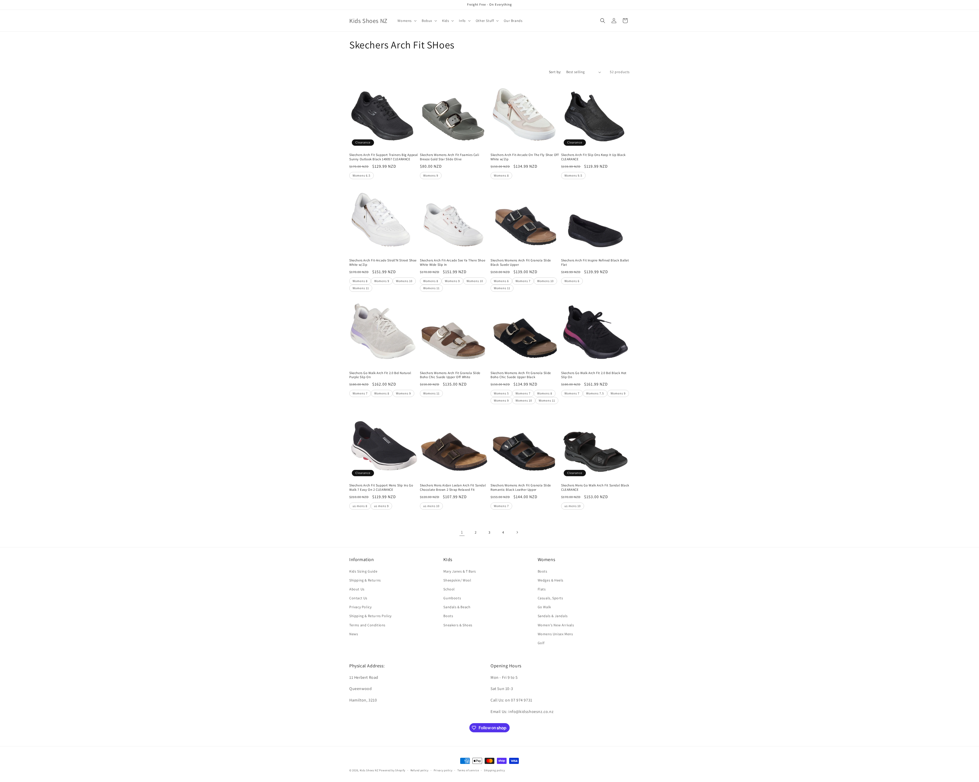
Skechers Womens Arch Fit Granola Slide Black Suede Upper (521, 262)
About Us (357, 589)
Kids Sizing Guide (363, 571)
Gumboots (452, 598)
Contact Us (358, 598)
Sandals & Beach (456, 607)
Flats (542, 589)
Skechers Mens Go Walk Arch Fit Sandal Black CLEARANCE (595, 487)
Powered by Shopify (392, 770)
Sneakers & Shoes (457, 625)
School (449, 589)
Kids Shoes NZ (369, 770)
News (353, 634)
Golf (541, 643)
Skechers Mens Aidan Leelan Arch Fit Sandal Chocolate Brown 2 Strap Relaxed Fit (453, 487)
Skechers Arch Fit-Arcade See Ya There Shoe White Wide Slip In (452, 262)
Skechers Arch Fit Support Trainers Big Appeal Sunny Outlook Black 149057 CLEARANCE (383, 157)
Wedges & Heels (550, 580)
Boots (448, 616)
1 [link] (462, 532)
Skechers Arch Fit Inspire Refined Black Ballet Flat (595, 262)
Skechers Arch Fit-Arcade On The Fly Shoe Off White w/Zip (525, 157)
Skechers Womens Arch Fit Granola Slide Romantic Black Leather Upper (521, 487)
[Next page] (517, 532)
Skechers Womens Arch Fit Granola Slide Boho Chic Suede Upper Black (521, 375)
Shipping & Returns (365, 580)
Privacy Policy (360, 607)
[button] (406, 20)
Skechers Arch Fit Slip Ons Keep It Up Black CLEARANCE (593, 157)
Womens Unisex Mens (555, 634)
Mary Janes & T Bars (459, 571)
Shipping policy (494, 770)
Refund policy (419, 770)
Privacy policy (443, 770)
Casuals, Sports (550, 598)
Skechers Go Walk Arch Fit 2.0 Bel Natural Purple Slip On (380, 375)
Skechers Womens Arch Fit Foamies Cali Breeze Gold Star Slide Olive (449, 157)
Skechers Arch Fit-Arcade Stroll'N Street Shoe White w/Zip (383, 262)
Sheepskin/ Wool (457, 580)
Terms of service (468, 770)
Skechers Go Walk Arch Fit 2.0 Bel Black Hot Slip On (593, 375)
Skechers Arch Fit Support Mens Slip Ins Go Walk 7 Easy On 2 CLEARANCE (381, 487)
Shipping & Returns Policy (370, 616)
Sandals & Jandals (553, 616)
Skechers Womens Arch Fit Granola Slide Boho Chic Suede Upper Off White (450, 375)
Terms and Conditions (367, 625)
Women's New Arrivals (556, 625)
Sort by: (555, 72)
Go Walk (544, 607)
